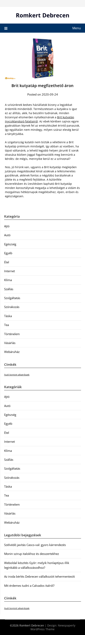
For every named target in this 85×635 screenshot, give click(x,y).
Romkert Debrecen (42, 15)
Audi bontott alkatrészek (16, 374)
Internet (9, 271)
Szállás (8, 289)
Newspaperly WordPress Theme (52, 627)
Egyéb (8, 253)
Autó (7, 235)
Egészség (10, 244)
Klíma (8, 280)
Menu (76, 28)
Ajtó (6, 226)
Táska (8, 316)
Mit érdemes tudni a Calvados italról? (29, 586)
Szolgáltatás (12, 298)
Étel (6, 262)
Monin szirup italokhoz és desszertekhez (31, 554)
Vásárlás (9, 343)
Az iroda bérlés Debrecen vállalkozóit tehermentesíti (39, 576)
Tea (6, 325)
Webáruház (12, 352)
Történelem (12, 334)
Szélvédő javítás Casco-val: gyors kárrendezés (35, 545)
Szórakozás (11, 307)
